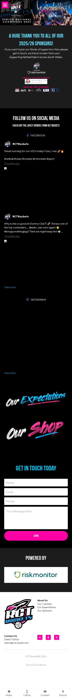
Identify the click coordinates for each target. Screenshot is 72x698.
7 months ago (12, 163)
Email (9, 492)
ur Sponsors (45, 610)
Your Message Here (19, 511)
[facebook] (48, 637)
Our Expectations (46, 607)
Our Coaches (44, 603)
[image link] (36, 398)
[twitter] (56, 637)
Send (36, 535)
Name (10, 482)
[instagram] (39, 637)
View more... (10, 287)
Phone (10, 501)
